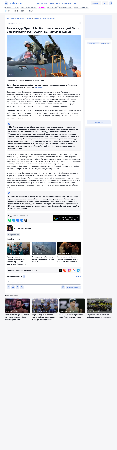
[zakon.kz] (16, 3)
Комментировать (73, 287)
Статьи (58, 3)
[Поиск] (110, 3)
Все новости (37, 18)
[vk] (22, 220)
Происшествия (66, 3)
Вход (79, 276)
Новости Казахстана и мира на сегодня (19, 18)
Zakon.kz (38, 87)
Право (75, 3)
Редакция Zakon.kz (49, 18)
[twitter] (26, 220)
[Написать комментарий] (44, 282)
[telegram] (14, 220)
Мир (45, 3)
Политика (40, 3)
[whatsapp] (10, 220)
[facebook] (18, 220)
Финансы (51, 3)
